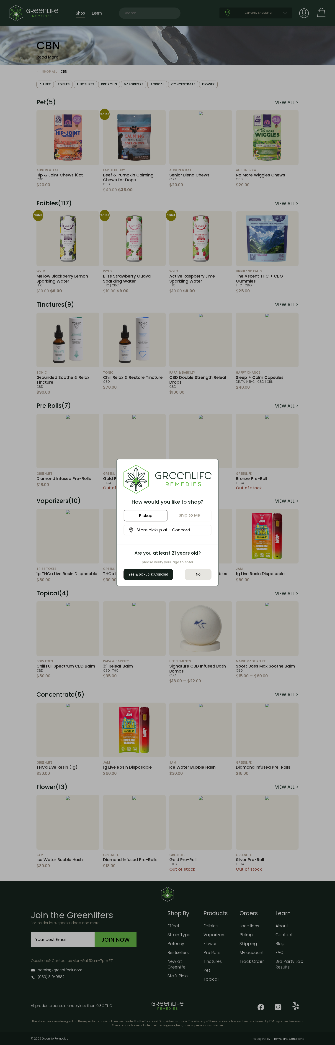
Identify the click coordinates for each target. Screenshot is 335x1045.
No (198, 574)
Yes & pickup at (148, 574)
